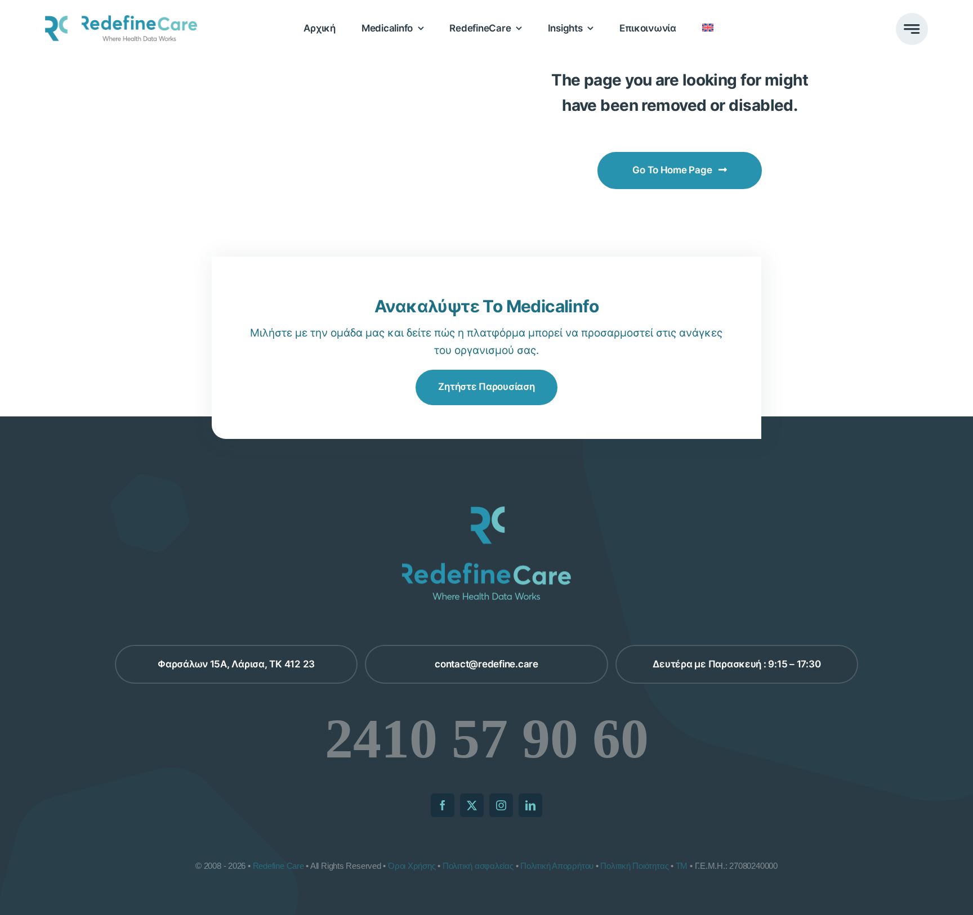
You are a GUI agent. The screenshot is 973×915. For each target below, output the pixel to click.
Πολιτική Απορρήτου (556, 866)
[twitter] (472, 805)
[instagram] (501, 805)
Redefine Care (278, 866)
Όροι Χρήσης (412, 866)
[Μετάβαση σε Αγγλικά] (707, 28)
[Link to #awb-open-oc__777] (912, 29)
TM (682, 866)
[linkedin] (530, 805)
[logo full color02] (121, 20)
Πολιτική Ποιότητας (634, 866)
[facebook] (442, 805)
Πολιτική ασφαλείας (478, 866)
